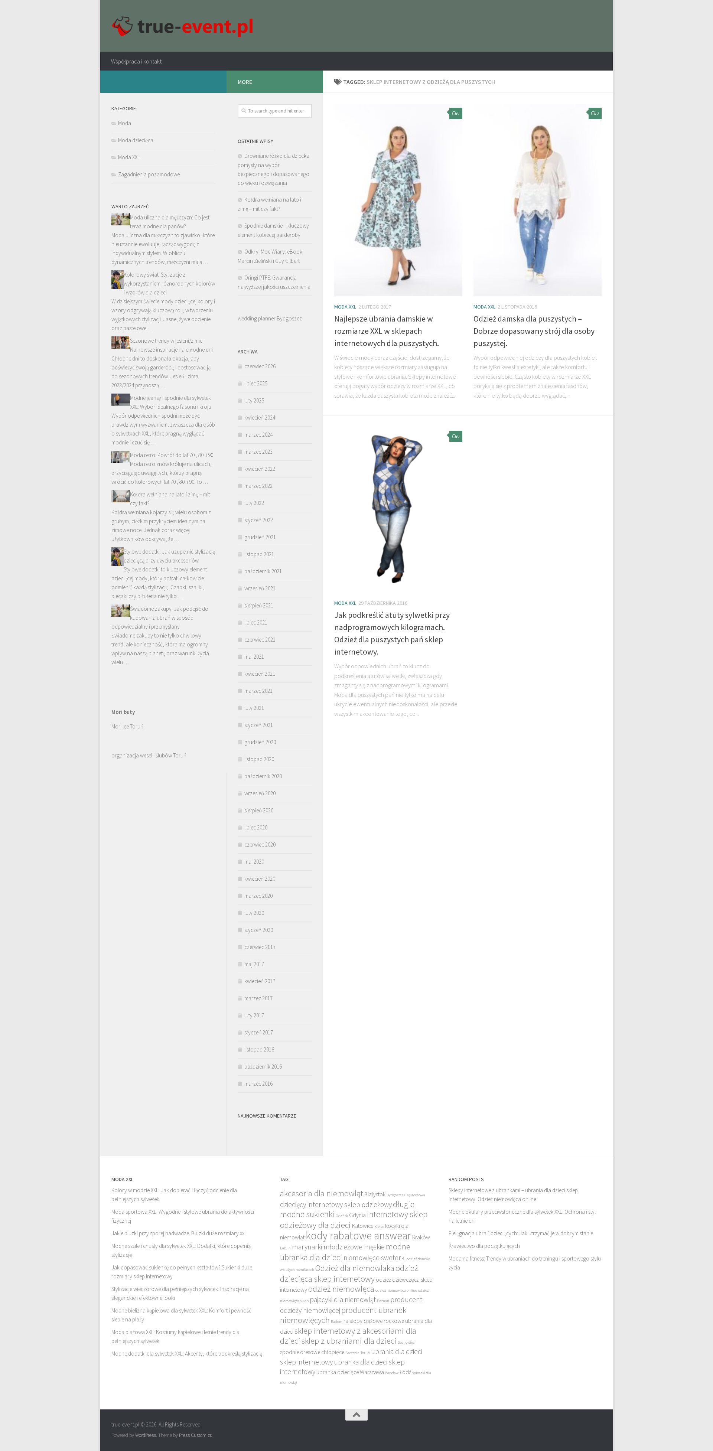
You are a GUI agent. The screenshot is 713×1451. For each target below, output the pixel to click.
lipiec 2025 (255, 383)
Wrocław (391, 1372)
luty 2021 (254, 707)
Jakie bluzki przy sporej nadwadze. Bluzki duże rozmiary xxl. (179, 1233)
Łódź (405, 1372)
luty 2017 (254, 1015)
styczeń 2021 (258, 724)
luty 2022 (254, 502)
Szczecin (352, 1352)
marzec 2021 (258, 690)
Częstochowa (414, 1195)
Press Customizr (195, 1435)
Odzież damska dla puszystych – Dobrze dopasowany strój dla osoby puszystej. (534, 330)
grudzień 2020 (260, 742)
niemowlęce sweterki (375, 1257)
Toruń (365, 1352)
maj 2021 (254, 656)
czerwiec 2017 (260, 947)
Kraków (421, 1237)
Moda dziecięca (135, 140)
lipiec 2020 (255, 827)
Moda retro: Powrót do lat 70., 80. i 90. (172, 455)
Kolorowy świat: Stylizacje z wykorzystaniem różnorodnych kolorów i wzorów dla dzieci (169, 283)
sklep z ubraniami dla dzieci (349, 1340)
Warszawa (372, 1372)
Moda (124, 123)
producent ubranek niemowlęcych (343, 1314)
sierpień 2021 (258, 605)
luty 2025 (254, 400)
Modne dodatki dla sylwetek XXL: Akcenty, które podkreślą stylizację (186, 1353)
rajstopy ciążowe (363, 1320)
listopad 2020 (259, 759)
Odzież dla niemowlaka (354, 1267)
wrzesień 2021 (260, 588)
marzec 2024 (258, 434)
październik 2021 (263, 571)
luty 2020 (254, 912)
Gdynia (357, 1215)
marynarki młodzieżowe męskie (338, 1246)
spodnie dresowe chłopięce (312, 1352)
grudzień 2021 (260, 537)
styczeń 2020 (258, 929)
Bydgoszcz (395, 1195)
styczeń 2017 (258, 1032)
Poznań (383, 1300)
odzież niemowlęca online (396, 1290)
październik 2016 (263, 1066)
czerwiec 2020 (260, 844)
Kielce (379, 1226)
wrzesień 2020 (260, 793)
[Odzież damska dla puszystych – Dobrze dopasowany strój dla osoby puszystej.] (537, 200)
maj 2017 (254, 964)
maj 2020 (254, 861)
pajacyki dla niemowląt (343, 1299)
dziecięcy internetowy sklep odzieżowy (336, 1204)
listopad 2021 (259, 554)
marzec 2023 (258, 451)
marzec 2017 (258, 998)
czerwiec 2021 (260, 639)
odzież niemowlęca (341, 1288)
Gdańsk (342, 1215)
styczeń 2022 (258, 520)
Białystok (374, 1194)
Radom (336, 1321)
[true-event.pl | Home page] (184, 26)
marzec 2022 (258, 485)
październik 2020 (263, 776)
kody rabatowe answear (358, 1235)
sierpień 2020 (258, 810)
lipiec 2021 (255, 622)
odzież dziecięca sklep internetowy (349, 1273)
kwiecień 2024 (259, 417)
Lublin (285, 1248)
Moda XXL (345, 306)
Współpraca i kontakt (136, 61)
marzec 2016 (258, 1083)
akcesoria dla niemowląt (321, 1193)
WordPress (145, 1435)
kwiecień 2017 (259, 981)
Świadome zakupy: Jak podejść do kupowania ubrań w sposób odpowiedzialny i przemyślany (159, 617)
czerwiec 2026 (260, 366)
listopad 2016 (259, 1049)
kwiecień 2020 (259, 878)
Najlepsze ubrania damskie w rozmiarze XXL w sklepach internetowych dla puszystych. (386, 330)
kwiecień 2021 (259, 673)
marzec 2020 (258, 895)
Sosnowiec (406, 1342)
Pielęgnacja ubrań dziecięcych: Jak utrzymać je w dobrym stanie (521, 1233)
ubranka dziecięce (337, 1372)
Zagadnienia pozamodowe (149, 174)
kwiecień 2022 (259, 468)
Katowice (362, 1225)
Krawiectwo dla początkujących (484, 1245)
